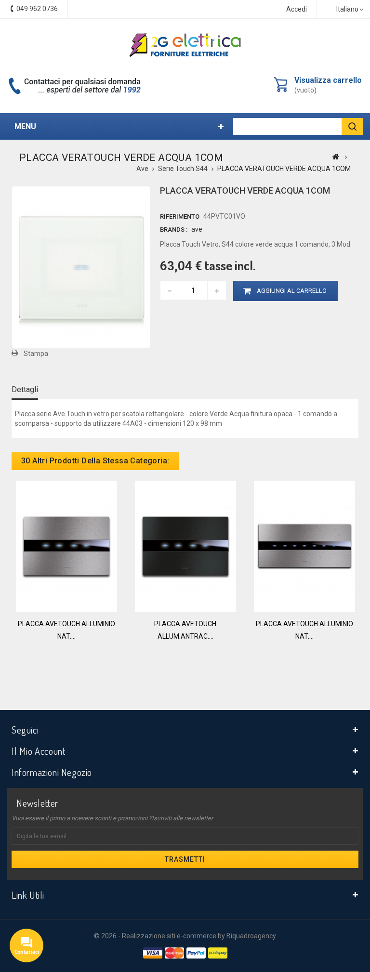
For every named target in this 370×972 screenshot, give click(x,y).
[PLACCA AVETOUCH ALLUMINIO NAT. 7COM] (304, 546)
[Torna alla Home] (336, 156)
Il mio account (38, 751)
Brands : (173, 229)
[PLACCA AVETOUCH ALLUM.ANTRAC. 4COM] (185, 546)
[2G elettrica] (185, 45)
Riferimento (179, 216)
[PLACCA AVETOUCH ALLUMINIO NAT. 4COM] (66, 546)
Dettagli (25, 389)
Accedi (296, 9)
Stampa (36, 353)
